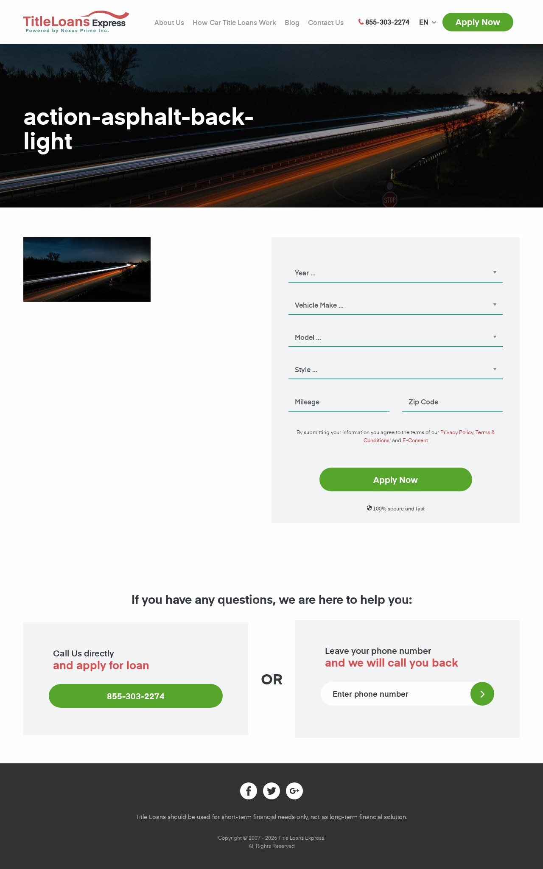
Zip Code (414, 390)
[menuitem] (423, 22)
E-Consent (415, 440)
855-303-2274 (136, 696)
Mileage (299, 390)
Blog (292, 22)
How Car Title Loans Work (234, 22)
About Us (169, 22)
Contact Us (326, 22)
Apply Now (478, 22)
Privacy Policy (456, 432)
